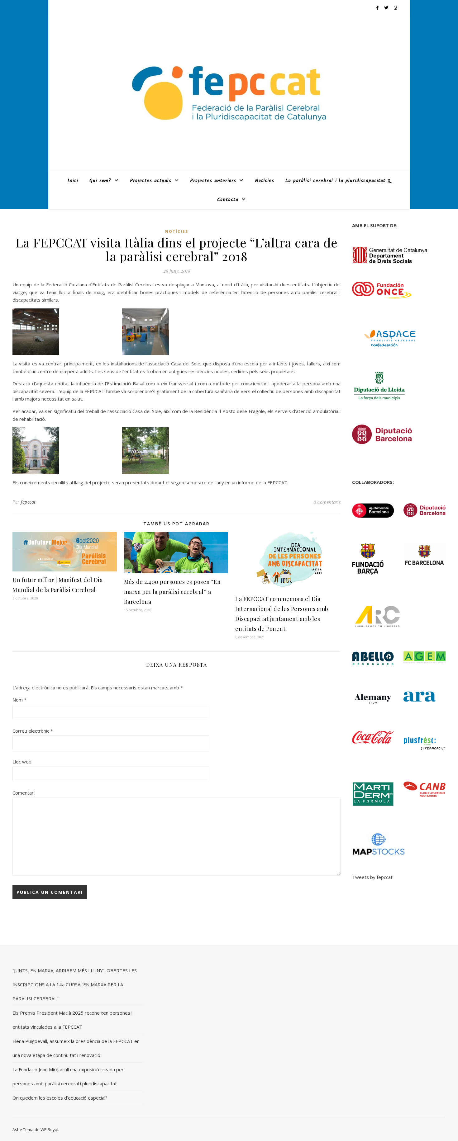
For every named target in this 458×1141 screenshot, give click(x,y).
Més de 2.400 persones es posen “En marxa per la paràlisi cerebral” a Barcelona (172, 591)
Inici (73, 181)
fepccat (28, 502)
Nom (19, 700)
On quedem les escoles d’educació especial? (59, 1098)
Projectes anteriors (213, 181)
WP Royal (49, 1129)
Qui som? (100, 181)
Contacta (227, 200)
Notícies (264, 181)
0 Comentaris (327, 502)
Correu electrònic (32, 731)
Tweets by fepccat (372, 877)
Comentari (23, 793)
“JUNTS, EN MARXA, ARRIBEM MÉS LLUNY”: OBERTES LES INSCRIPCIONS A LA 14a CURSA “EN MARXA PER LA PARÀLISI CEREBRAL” (74, 984)
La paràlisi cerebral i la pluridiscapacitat (335, 181)
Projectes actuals (150, 181)
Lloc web (21, 761)
